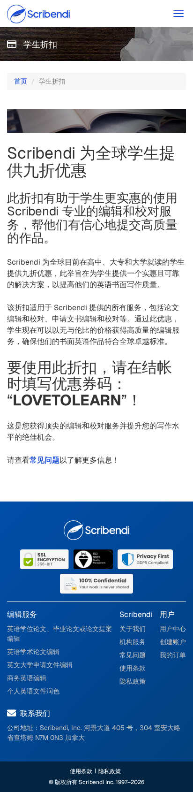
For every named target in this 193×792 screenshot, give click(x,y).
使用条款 (132, 668)
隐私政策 (132, 681)
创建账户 (173, 642)
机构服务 (132, 642)
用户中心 (173, 628)
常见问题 (132, 655)
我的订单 (173, 655)
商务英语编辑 (26, 678)
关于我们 (132, 628)
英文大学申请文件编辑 (40, 665)
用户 (167, 614)
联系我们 (34, 713)
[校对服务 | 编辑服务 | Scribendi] (42, 15)
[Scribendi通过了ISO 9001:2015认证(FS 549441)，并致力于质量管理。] (93, 558)
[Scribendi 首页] (96, 530)
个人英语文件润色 (33, 691)
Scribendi (136, 614)
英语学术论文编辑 (33, 651)
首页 (20, 81)
